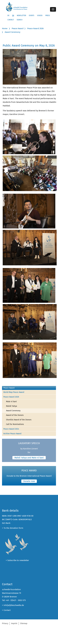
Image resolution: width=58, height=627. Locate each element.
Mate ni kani (11, 401)
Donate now (29, 481)
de (8, 15)
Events (31, 15)
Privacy (5, 623)
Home (4, 28)
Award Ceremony (12, 32)
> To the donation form (12, 528)
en (13, 15)
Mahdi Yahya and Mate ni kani (29, 457)
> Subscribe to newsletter (17, 560)
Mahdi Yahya (11, 406)
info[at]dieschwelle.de (14, 605)
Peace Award (17, 28)
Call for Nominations (15, 424)
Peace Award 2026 (35, 28)
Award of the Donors (15, 415)
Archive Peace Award (12, 433)
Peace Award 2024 (11, 429)
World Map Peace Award (13, 392)
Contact (10, 20)
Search (19, 20)
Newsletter (21, 15)
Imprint (14, 623)
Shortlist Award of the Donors (18, 420)
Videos (39, 15)
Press (47, 15)
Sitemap (23, 623)
